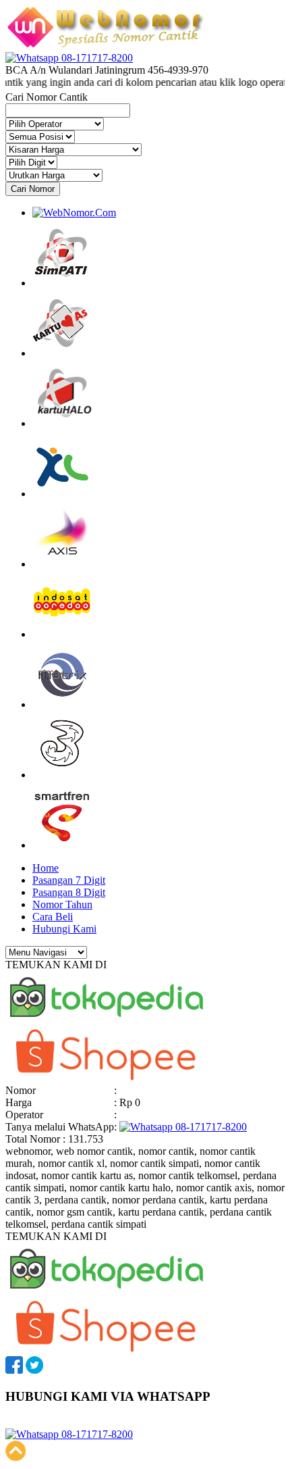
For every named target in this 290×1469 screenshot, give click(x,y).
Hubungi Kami (64, 929)
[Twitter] (34, 1370)
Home (45, 868)
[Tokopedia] (106, 1021)
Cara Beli (52, 916)
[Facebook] (14, 1370)
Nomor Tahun (62, 904)
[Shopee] (106, 1078)
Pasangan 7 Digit (68, 880)
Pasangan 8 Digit (68, 892)
